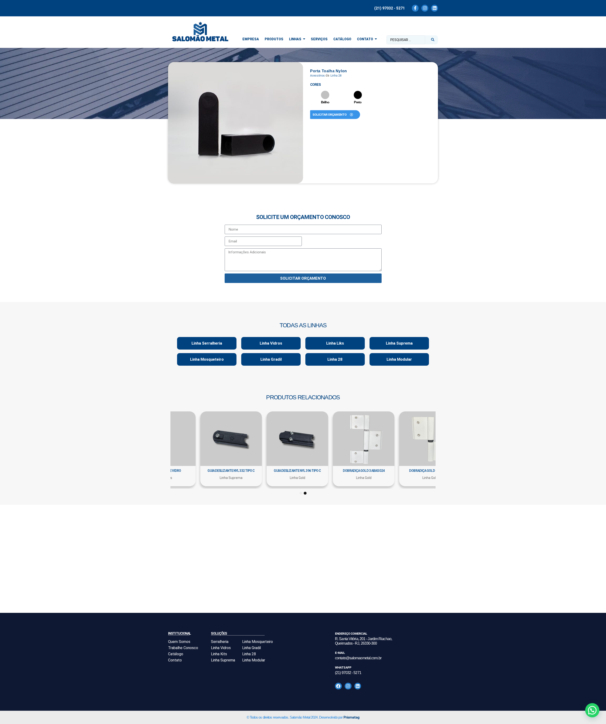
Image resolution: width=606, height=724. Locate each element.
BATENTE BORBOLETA (402, 471)
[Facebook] (338, 686)
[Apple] (325, 95)
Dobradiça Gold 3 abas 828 (336, 471)
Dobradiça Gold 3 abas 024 (203, 471)
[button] (592, 710)
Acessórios (317, 75)
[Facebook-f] (415, 8)
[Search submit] (433, 40)
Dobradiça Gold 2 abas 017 (270, 471)
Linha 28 (336, 75)
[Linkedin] (434, 8)
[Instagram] (424, 8)
